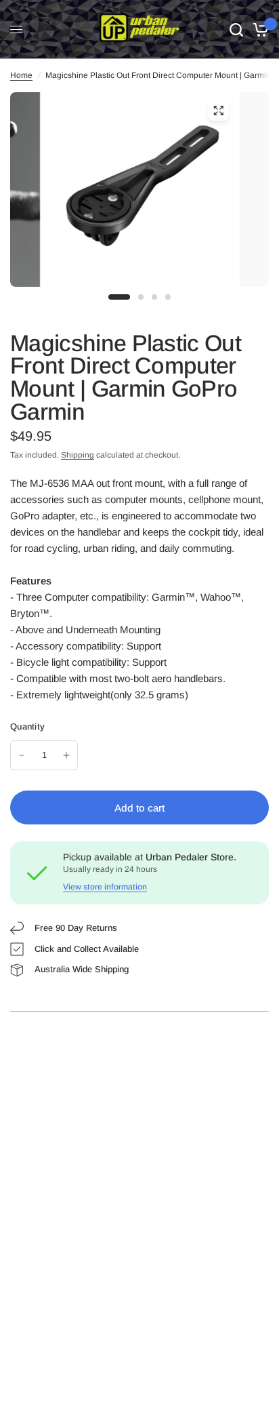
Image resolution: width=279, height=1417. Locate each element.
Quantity (27, 726)
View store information (105, 887)
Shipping (77, 455)
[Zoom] (218, 110)
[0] (258, 29)
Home (21, 75)
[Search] (236, 29)
